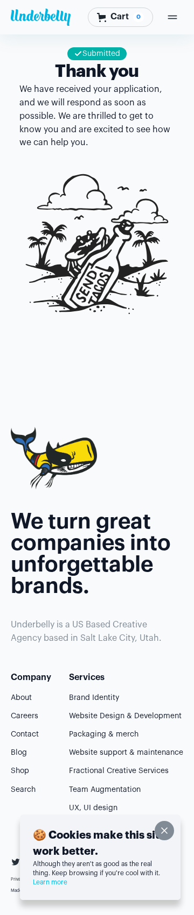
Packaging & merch (103, 734)
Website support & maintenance (126, 752)
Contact (25, 734)
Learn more (50, 882)
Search (23, 790)
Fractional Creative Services (119, 771)
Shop (20, 771)
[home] (41, 17)
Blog (19, 752)
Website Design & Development (125, 716)
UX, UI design (93, 808)
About (21, 698)
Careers (24, 716)
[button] (120, 17)
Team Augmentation (105, 790)
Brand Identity (94, 698)
